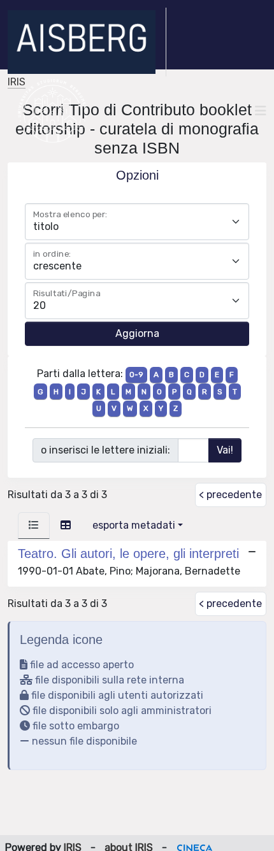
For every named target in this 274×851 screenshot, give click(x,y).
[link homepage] (87, 42)
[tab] (34, 525)
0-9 (136, 374)
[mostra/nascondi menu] (260, 110)
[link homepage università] (52, 110)
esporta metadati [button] (133, 525)
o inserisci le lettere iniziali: (105, 450)
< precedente (230, 495)
